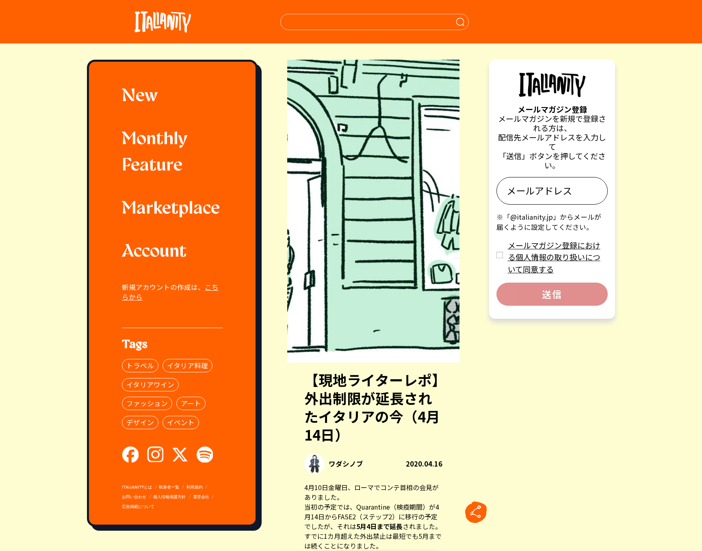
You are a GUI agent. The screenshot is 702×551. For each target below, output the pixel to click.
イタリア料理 (187, 365)
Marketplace (171, 209)
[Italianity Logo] (162, 21)
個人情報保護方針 (169, 497)
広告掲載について (138, 507)
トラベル (140, 365)
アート (191, 403)
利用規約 (194, 487)
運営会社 (201, 497)
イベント (181, 422)
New (140, 97)
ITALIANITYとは (137, 487)
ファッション (147, 403)
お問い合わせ (134, 497)
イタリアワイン (150, 384)
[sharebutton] (476, 512)
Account (154, 252)
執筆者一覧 (169, 487)
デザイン (140, 422)
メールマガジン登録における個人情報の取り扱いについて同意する (554, 257)
